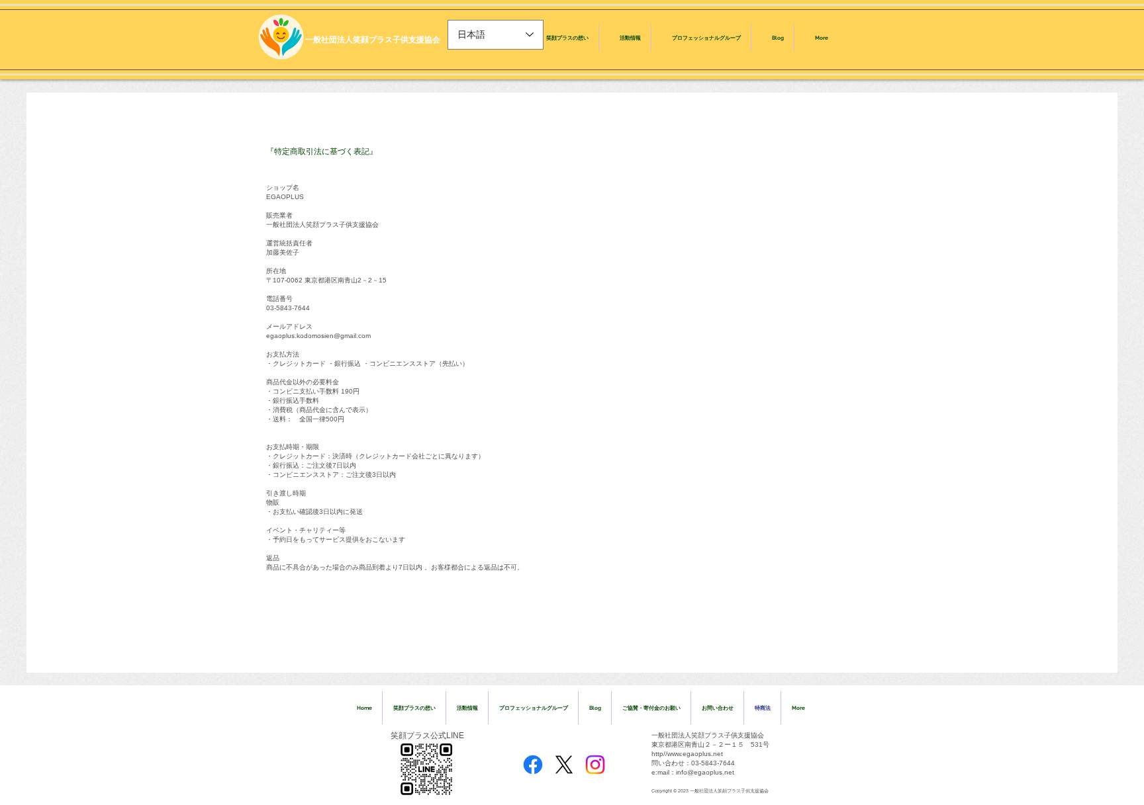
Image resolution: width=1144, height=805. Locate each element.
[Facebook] (533, 764)
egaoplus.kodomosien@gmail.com (318, 335)
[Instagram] (595, 764)
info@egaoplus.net (705, 772)
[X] (564, 764)
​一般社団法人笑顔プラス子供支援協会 (372, 39)
